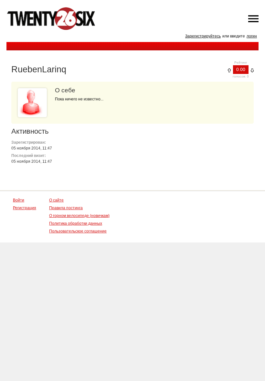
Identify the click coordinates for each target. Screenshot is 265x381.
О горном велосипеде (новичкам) (79, 215)
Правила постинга (66, 208)
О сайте (56, 200)
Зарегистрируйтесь (203, 36)
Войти (18, 200)
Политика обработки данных (75, 223)
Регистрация (24, 208)
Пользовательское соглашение (78, 231)
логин (252, 36)
